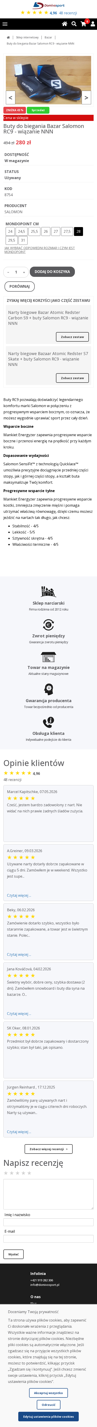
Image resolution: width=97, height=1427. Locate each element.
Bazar (48, 37)
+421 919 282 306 (41, 1280)
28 (78, 231)
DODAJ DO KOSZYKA (52, 271)
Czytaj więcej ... (19, 895)
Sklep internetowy (27, 37)
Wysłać (13, 1254)
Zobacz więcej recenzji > (49, 1149)
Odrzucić (48, 1405)
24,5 (21, 231)
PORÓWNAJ (19, 286)
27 (56, 231)
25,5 (34, 231)
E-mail (10, 1231)
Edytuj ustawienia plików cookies (48, 1416)
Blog (33, 1303)
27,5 (67, 231)
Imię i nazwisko (17, 1214)
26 (46, 231)
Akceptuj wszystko (48, 1393)
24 (10, 231)
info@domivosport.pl (44, 1285)
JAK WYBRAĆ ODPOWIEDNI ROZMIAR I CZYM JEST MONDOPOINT (40, 250)
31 (23, 240)
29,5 (11, 240)
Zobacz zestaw (72, 337)
